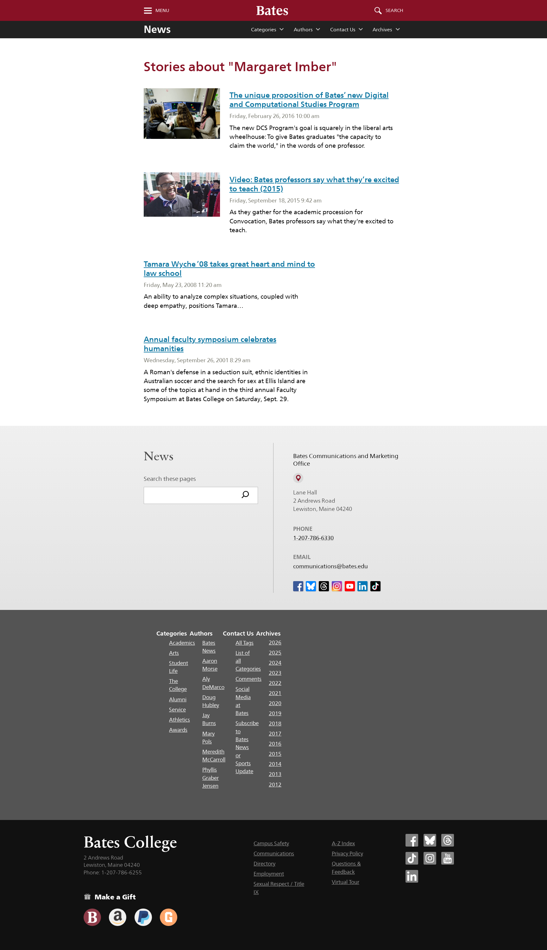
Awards (178, 730)
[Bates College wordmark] (272, 10)
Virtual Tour (345, 882)
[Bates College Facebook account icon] (412, 840)
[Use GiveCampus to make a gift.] (168, 917)
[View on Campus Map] (298, 478)
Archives (382, 30)
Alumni (177, 699)
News (157, 29)
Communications (274, 853)
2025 (275, 652)
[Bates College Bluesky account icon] (430, 840)
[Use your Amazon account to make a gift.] (117, 917)
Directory (264, 863)
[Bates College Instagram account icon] (430, 858)
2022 (275, 683)
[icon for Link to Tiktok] (375, 586)
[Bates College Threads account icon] (447, 840)
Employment (269, 874)
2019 (275, 713)
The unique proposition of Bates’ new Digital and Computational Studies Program (309, 99)
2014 (275, 764)
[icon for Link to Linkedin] (362, 586)
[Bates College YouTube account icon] (447, 858)
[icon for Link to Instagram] (337, 586)
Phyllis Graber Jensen (210, 778)
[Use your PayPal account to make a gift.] (143, 917)
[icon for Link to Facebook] (298, 586)
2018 (275, 723)
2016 (275, 744)
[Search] (245, 495)
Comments (248, 679)
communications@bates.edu (330, 566)
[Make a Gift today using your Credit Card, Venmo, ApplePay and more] (92, 917)
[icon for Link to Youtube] (350, 586)
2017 (275, 733)
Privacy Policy (347, 853)
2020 (275, 703)
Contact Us (342, 30)
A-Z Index (343, 843)
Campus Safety (271, 843)
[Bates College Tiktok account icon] (412, 858)
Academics (182, 643)
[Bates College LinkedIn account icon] (412, 876)
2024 (275, 663)
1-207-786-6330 (313, 538)
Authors (303, 30)
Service (177, 709)
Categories (263, 30)
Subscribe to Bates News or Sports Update (247, 747)
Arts (174, 653)
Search (394, 10)
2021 (275, 693)
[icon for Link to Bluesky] (311, 586)
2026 (275, 642)
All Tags (245, 643)
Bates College (130, 842)
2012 (275, 784)
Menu (162, 10)
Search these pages (170, 478)
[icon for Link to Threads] (324, 586)
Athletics (179, 720)
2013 (275, 774)
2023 (275, 673)
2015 (275, 754)
